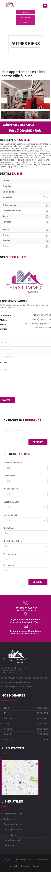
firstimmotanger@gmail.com (38, 323)
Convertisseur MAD (12, 840)
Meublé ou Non (10, 515)
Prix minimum (9, 554)
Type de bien (9, 476)
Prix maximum (9, 565)
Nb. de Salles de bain (12, 541)
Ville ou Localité (11, 489)
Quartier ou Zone (11, 502)
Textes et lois (10, 819)
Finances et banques (13, 824)
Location (25, 12)
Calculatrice (9, 845)
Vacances (25, 17)
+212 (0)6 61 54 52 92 (14, 678)
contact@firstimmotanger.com (25, 633)
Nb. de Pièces (9, 528)
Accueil (13, 866)
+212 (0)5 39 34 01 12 (37, 678)
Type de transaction (13, 463)
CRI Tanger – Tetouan (13, 829)
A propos (25, 866)
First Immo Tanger (43, 328)
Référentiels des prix (13, 814)
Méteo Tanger (10, 835)
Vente (25, 22)
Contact (36, 866)
